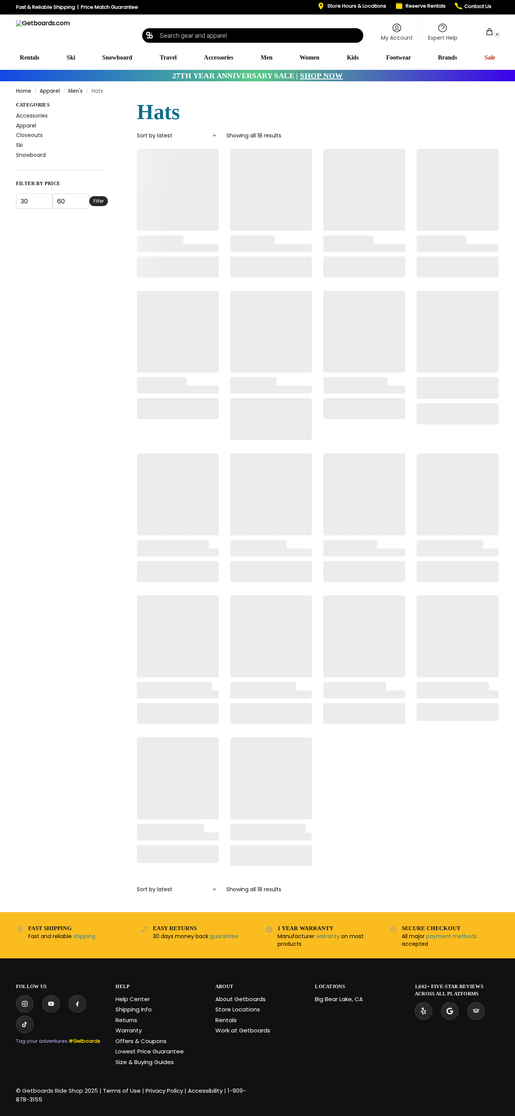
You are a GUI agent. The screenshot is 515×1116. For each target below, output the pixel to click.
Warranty (129, 1030)
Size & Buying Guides (145, 1062)
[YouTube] (51, 1004)
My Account (397, 38)
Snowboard (31, 155)
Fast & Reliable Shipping (45, 7)
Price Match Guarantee (109, 7)
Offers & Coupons (141, 1041)
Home (23, 91)
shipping (84, 936)
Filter (98, 201)
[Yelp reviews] (423, 1011)
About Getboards (240, 999)
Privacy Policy (164, 1091)
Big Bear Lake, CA (339, 999)
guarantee (224, 936)
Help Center (133, 999)
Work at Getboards (242, 1030)
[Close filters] (110, 106)
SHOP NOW (321, 75)
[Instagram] (25, 1004)
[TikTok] (25, 1024)
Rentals (226, 1020)
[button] (485, 31)
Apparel (50, 91)
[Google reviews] (450, 1011)
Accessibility (205, 1091)
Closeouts (29, 135)
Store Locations (237, 1009)
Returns (126, 1020)
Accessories (32, 115)
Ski (19, 145)
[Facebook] (77, 1004)
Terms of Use (122, 1091)
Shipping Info (134, 1009)
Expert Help (442, 38)
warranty (328, 936)
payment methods (451, 936)
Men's (75, 91)
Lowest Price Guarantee (150, 1051)
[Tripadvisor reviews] (476, 1011)
